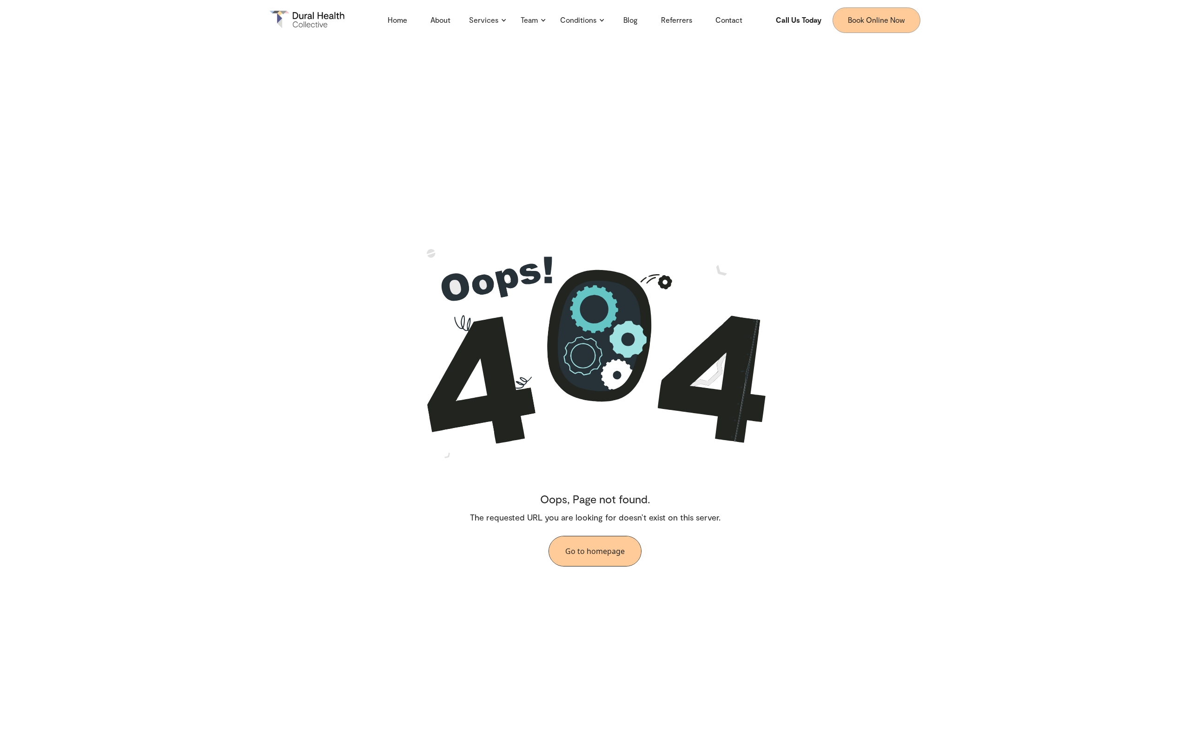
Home (397, 19)
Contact (728, 19)
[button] (487, 20)
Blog (630, 19)
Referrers (676, 19)
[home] (312, 20)
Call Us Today (798, 20)
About (440, 19)
